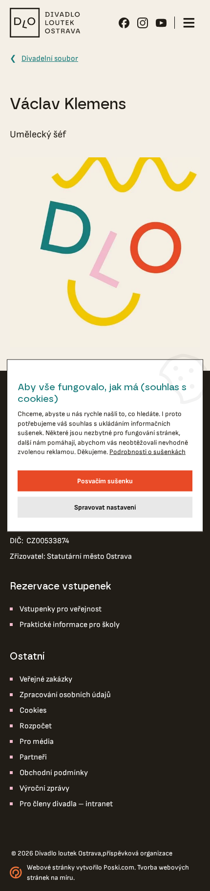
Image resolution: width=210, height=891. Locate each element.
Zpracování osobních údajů (65, 695)
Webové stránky (51, 867)
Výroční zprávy (44, 788)
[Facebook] (124, 23)
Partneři (33, 757)
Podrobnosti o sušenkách (147, 452)
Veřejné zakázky (46, 679)
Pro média (37, 741)
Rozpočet (36, 726)
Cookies (33, 710)
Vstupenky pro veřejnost (61, 609)
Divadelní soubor (49, 58)
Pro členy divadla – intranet (66, 804)
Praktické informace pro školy (70, 624)
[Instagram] (142, 23)
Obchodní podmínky (54, 772)
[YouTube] (161, 23)
